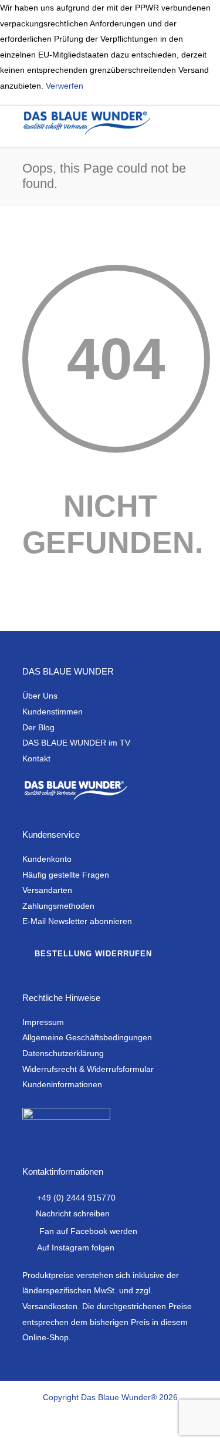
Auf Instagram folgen (75, 1247)
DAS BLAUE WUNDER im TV (76, 742)
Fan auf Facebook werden (88, 1231)
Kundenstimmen (52, 711)
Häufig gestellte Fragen (65, 874)
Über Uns (39, 695)
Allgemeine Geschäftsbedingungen (87, 1037)
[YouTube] (123, 1424)
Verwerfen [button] (64, 85)
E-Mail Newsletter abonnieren (77, 921)
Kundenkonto (47, 859)
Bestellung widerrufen (93, 953)
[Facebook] (71, 1424)
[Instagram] (97, 1424)
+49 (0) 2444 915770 (76, 1197)
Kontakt (36, 758)
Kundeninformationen (62, 1084)
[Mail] (149, 1424)
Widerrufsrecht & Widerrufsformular (88, 1069)
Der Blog (38, 727)
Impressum (43, 1022)
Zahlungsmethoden (58, 906)
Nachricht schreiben (73, 1213)
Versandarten (47, 890)
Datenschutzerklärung (63, 1053)
